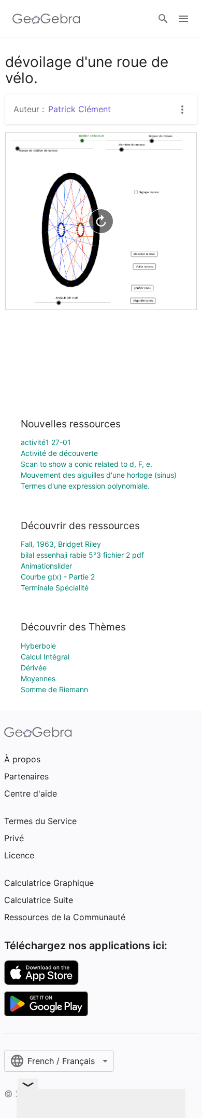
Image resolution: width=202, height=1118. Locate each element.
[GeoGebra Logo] (46, 19)
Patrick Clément (79, 109)
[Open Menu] (183, 18)
